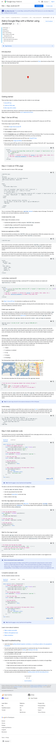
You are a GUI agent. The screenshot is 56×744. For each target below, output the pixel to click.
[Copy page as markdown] (18, 24)
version (33, 155)
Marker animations (8, 635)
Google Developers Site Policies (36, 686)
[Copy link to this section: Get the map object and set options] (25, 501)
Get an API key (7, 103)
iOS (20, 707)
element (28, 211)
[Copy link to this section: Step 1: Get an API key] (19, 117)
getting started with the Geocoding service (38, 672)
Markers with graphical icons (11, 632)
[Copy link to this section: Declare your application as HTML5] (20, 231)
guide (14, 482)
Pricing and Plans (41, 705)
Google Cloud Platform (6, 727)
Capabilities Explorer (6, 707)
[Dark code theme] (51, 148)
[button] (28, 46)
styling (24, 649)
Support (39, 710)
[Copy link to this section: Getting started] (14, 97)
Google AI (4, 729)
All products (4, 731)
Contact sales (49, 6)
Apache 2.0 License (18, 686)
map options (15, 494)
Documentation (25, 17)
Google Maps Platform (15, 17)
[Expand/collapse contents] (9, 28)
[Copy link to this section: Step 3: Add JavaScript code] (24, 431)
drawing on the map (33, 649)
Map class (26, 503)
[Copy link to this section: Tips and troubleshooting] (21, 640)
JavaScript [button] (12, 439)
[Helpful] (51, 18)
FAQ (2, 705)
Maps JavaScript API (13, 6)
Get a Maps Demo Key (9, 11)
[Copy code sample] (53, 148)
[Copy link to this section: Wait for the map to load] (18, 532)
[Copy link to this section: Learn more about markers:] (20, 627)
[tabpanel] (28, 463)
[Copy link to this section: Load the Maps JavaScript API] (18, 278)
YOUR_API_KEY (15, 152)
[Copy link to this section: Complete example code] (18, 573)
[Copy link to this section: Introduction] (12, 52)
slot (36, 409)
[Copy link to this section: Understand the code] (16, 217)
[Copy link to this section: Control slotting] (10, 406)
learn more (23, 315)
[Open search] (39, 1)
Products (7, 17)
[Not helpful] (53, 18)
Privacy (7, 737)
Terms (3, 737)
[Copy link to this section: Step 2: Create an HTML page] (24, 166)
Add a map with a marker (10, 108)
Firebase (3, 725)
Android (21, 705)
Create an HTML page (9, 105)
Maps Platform (17, 2)
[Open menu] (2, 1)
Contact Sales (41, 707)
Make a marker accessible (10, 630)
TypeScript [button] (5, 439)
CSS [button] (19, 579)
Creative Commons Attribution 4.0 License (38, 685)
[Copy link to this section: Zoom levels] (9, 336)
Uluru (39, 61)
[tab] (5, 439)
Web (3, 6)
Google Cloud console (14, 126)
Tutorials (3, 710)
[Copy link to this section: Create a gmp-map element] (16, 309)
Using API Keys (33, 138)
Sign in (52, 1)
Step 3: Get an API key (9, 301)
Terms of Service (41, 712)
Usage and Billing (17, 140)
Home (3, 17)
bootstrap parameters (20, 156)
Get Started (39, 6)
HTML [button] (23, 579)
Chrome (3, 723)
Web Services (23, 712)
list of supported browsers (26, 112)
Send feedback (49, 21)
